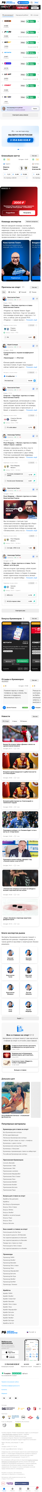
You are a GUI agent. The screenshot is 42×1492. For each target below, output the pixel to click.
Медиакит (4, 1393)
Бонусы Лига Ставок (10, 1207)
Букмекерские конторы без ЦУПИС (15, 1146)
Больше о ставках (20, 1070)
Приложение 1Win (9, 1168)
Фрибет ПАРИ (7, 1293)
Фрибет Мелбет (8, 1318)
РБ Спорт (6, 721)
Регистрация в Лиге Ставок (12, 1246)
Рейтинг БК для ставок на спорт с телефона (17, 1140)
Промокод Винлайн (9, 1263)
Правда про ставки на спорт (12, 1243)
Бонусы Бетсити (8, 1223)
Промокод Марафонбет (11, 1271)
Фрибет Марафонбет (10, 1309)
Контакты (4, 1389)
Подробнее (8, 213)
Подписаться (15, 278)
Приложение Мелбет (10, 1182)
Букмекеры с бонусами (11, 1148)
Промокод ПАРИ (8, 1257)
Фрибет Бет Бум (8, 1315)
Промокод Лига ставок (11, 1265)
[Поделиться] (37, 298)
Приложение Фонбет (10, 1184)
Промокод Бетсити (9, 1273)
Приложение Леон (9, 1179)
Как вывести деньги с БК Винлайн (14, 1235)
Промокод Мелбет (9, 1279)
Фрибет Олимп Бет (9, 1299)
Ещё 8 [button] (19, 1018)
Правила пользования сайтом (10, 1382)
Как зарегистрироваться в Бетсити (15, 1237)
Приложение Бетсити (10, 1187)
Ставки (14, 721)
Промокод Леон (8, 1268)
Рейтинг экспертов (32, 221)
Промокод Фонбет (9, 1260)
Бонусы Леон (7, 1220)
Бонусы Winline (8, 1210)
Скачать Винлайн (9, 1163)
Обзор (23, 21)
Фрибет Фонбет (8, 1296)
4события (10, 376)
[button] (31, 21)
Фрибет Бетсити (8, 1312)
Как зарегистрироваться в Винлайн (15, 1240)
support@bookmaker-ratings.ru (14, 1449)
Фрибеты (25, 641)
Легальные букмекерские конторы (15, 1138)
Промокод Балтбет (9, 1282)
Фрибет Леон (7, 1307)
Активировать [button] (23, 661)
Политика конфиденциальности (11, 1385)
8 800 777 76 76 (12, 1446)
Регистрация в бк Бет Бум (12, 1232)
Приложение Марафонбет (11, 1174)
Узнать (35, 108)
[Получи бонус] (27, 2)
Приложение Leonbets (10, 1171)
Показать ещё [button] (31, 320)
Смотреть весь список (20, 115)
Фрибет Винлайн (8, 1301)
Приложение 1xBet (9, 1165)
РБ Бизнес (23, 721)
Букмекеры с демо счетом (12, 1143)
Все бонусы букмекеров (11, 1204)
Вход (36, 2)
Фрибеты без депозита (10, 1199)
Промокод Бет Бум (9, 1276)
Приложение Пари (9, 1190)
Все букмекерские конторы (12, 1132)
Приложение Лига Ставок (11, 1176)
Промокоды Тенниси (10, 1284)
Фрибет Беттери (8, 1320)
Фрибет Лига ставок (10, 1304)
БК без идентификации (10, 1135)
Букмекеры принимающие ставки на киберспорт (19, 1151)
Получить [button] (25, 213)
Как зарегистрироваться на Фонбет (15, 1248)
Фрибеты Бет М (8, 1323)
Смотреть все (20, 610)
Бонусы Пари (7, 1218)
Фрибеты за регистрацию (11, 1215)
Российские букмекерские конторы (15, 1154)
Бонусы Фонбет (8, 1212)
